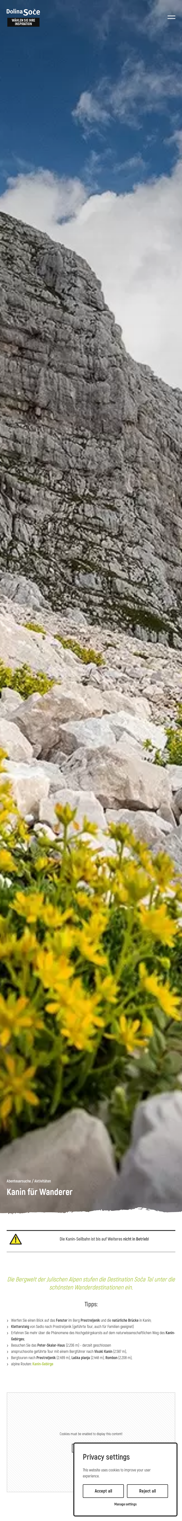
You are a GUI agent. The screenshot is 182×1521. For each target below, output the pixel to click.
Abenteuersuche (19, 1181)
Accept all (103, 1491)
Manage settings (125, 1504)
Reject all (147, 1491)
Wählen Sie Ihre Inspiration (23, 22)
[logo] (23, 12)
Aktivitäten (42, 1181)
